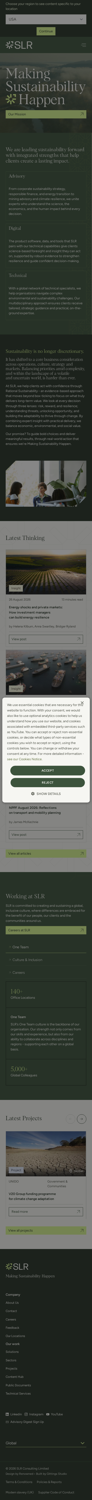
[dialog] (46, 750)
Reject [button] (47, 782)
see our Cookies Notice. (24, 759)
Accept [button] (48, 770)
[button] (46, 794)
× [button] (82, 703)
